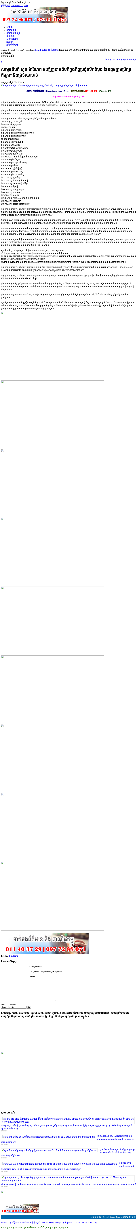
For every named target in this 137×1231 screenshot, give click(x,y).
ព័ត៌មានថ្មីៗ (44, 50)
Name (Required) (35, 966)
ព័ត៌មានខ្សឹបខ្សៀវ (13, 33)
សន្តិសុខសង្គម (12, 39)
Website (31, 976)
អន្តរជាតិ (9, 42)
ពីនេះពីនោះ (10, 36)
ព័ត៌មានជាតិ (11, 30)
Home (37, 50)
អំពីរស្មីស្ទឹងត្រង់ (12, 45)
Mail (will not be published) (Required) (45, 971)
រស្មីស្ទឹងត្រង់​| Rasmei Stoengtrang (14, 5)
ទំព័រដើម (9, 27)
